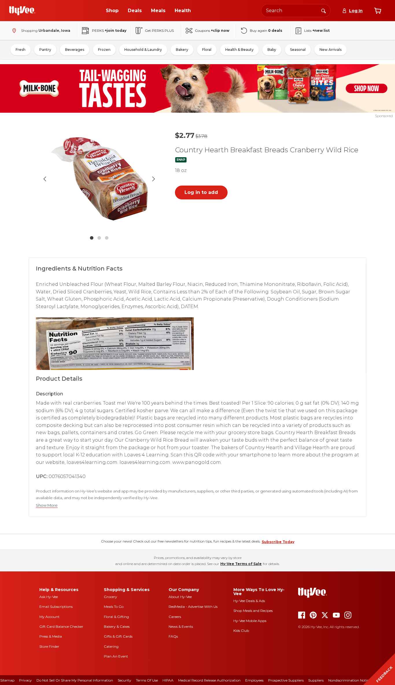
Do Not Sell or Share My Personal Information (74, 680)
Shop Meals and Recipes (253, 610)
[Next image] (153, 178)
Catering (111, 646)
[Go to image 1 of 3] (91, 237)
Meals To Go (113, 606)
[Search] (324, 10)
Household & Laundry (143, 49)
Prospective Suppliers (286, 680)
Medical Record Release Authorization (209, 680)
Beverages (74, 49)
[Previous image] (44, 178)
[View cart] (378, 10)
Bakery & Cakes (117, 626)
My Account (49, 616)
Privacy (25, 680)
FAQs (173, 636)
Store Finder (49, 646)
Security (124, 680)
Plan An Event (116, 656)
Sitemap (7, 680)
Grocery (110, 597)
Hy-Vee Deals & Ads (249, 601)
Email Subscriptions (56, 606)
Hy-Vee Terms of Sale (241, 564)
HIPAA (168, 680)
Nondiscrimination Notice (349, 680)
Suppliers (316, 680)
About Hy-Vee (180, 597)
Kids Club (241, 630)
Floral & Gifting (116, 616)
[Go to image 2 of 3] (99, 237)
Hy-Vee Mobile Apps (249, 621)
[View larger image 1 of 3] (99, 179)
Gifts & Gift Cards (118, 636)
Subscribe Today (278, 542)
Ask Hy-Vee (48, 597)
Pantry (45, 49)
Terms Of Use (147, 680)
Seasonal (298, 49)
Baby (271, 49)
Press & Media (50, 636)
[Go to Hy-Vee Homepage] (22, 10)
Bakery (182, 49)
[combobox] (296, 10)
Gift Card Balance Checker (61, 626)
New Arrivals (331, 49)
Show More (47, 505)
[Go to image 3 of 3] (106, 237)
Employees (254, 680)
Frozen (104, 49)
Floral (206, 49)
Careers (175, 616)
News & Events (181, 626)
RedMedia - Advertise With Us (193, 606)
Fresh (20, 49)
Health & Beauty (239, 49)
